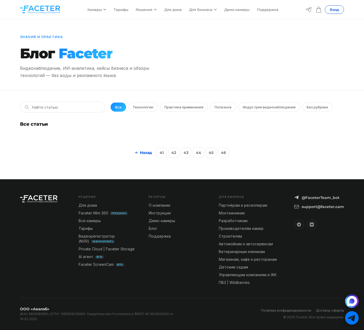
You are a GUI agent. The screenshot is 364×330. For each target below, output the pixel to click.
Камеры (94, 9)
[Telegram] (309, 10)
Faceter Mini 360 (102, 213)
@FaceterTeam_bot (320, 197)
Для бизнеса (200, 9)
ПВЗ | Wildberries (234, 282)
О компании (159, 205)
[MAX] (352, 301)
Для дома (173, 9)
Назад (146, 152)
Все (118, 107)
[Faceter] (40, 10)
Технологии (143, 107)
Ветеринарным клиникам (242, 251)
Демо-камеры (236, 9)
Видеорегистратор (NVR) (97, 238)
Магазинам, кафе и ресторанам (248, 259)
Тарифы (121, 9)
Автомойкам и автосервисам (246, 244)
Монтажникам (232, 213)
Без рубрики (317, 107)
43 (186, 152)
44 (198, 152)
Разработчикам (233, 220)
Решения (144, 9)
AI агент (90, 256)
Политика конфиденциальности (286, 310)
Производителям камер (241, 228)
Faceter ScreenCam (101, 264)
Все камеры (90, 220)
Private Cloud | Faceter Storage (107, 249)
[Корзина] (319, 10)
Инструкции (160, 213)
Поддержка (267, 9)
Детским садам (233, 267)
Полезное (223, 107)
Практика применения (183, 107)
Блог (153, 228)
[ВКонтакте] (312, 224)
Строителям (230, 236)
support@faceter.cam (323, 206)
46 (223, 152)
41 (162, 152)
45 (211, 152)
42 (173, 152)
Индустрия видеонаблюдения (269, 107)
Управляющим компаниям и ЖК (248, 274)
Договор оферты (330, 310)
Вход (334, 9)
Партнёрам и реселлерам (243, 205)
